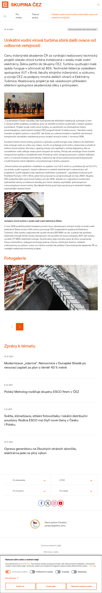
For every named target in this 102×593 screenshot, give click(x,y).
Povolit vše (20, 586)
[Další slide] (19, 326)
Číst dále (93, 566)
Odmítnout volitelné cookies (81, 586)
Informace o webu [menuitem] (51, 552)
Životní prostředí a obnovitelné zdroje (82, 29)
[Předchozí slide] (12, 326)
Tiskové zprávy (35, 16)
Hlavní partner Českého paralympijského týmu (56, 524)
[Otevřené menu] (98, 4)
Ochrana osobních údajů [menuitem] (51, 545)
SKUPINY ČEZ (25, 564)
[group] (51, 291)
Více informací (10, 578)
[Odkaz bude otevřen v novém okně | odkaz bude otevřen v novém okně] (41, 503)
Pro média (19, 16)
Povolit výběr (51, 586)
